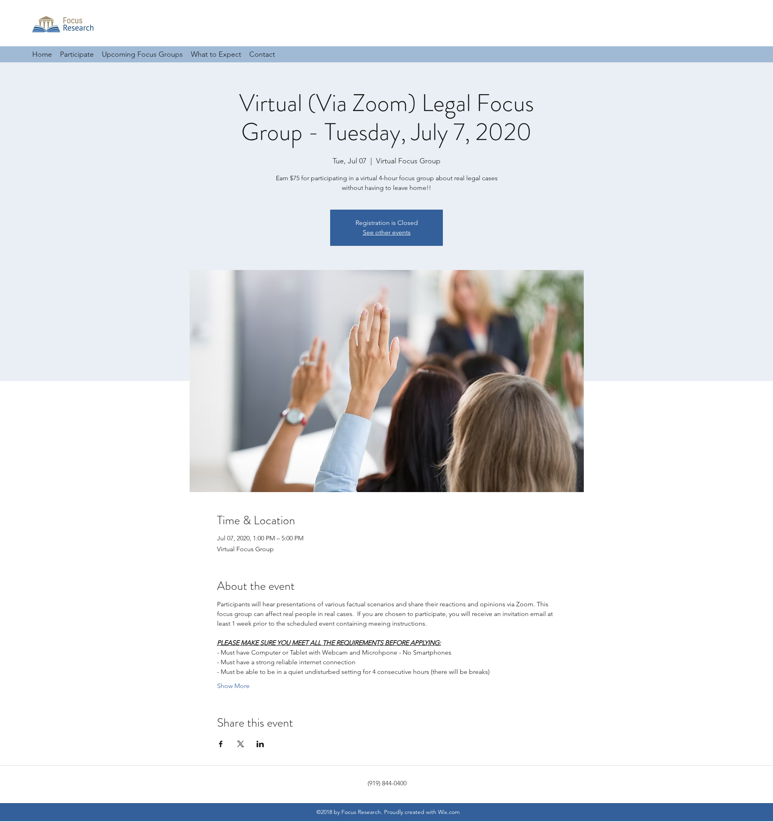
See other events (387, 232)
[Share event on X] (240, 744)
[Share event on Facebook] (221, 744)
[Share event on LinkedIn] (260, 744)
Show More (233, 686)
